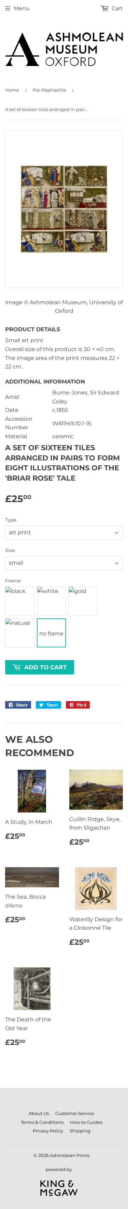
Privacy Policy (48, 1130)
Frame (12, 581)
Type (10, 520)
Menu (22, 8)
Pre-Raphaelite (49, 90)
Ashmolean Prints (69, 1155)
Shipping (80, 1130)
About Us (39, 1113)
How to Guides (86, 1122)
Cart (116, 8)
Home (12, 90)
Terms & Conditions (42, 1122)
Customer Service (74, 1113)
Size (10, 550)
